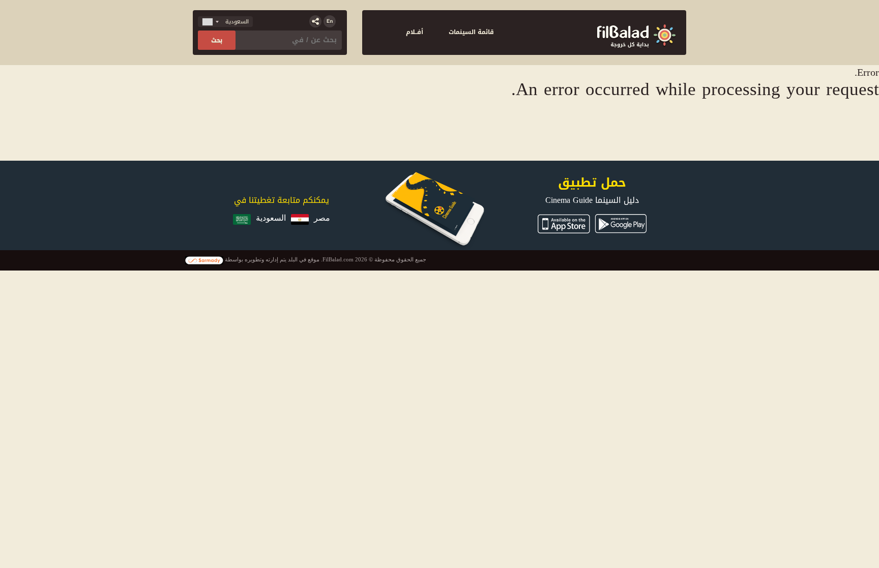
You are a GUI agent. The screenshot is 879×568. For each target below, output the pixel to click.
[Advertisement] (440, 128)
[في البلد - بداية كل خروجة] (636, 32)
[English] (330, 21)
